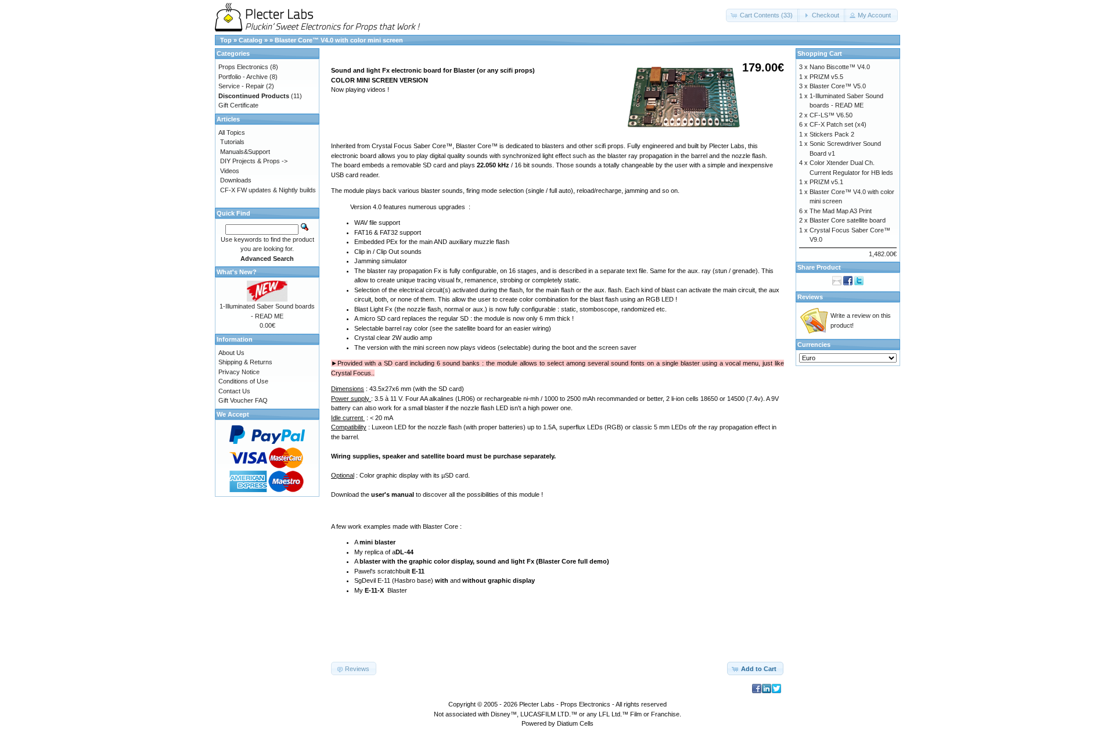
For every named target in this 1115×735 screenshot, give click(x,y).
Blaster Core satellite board (848, 220)
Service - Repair (241, 86)
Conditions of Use (243, 381)
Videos (229, 170)
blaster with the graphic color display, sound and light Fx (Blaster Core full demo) (484, 561)
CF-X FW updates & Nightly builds (268, 190)
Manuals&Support (245, 151)
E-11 (418, 571)
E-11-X (374, 590)
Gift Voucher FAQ (243, 400)
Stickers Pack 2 (832, 134)
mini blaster (377, 542)
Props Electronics (243, 66)
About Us (231, 352)
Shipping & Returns (245, 361)
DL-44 (404, 551)
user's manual (392, 494)
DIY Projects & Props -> (253, 160)
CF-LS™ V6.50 (831, 115)
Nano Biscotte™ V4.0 (840, 66)
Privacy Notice (239, 371)
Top (226, 40)
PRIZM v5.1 (826, 181)
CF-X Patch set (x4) (838, 124)
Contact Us (234, 391)
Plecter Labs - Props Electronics (564, 704)
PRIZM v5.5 (826, 76)
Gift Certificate (238, 105)
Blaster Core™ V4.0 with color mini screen (339, 40)
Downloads (235, 180)
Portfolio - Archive (243, 76)
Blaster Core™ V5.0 (838, 86)
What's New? (237, 271)
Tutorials (232, 141)
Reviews (810, 296)
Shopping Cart (819, 53)
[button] (763, 15)
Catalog (250, 40)
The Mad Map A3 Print (841, 210)
